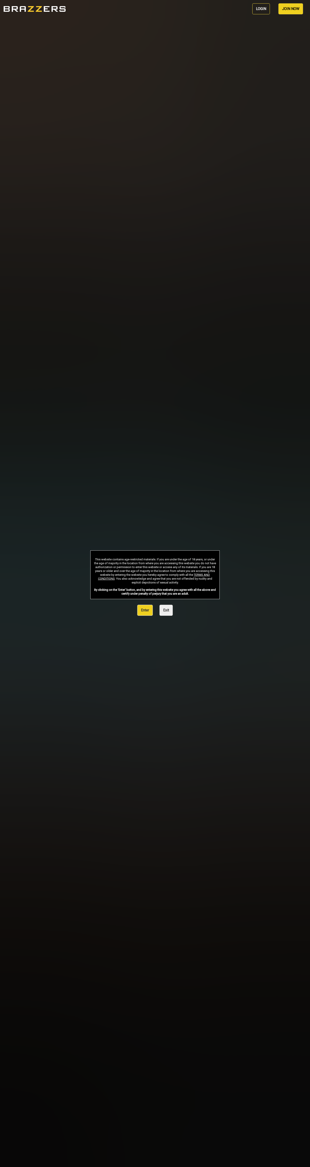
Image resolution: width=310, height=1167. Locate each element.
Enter (145, 610)
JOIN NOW (290, 9)
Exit (166, 610)
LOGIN (261, 9)
